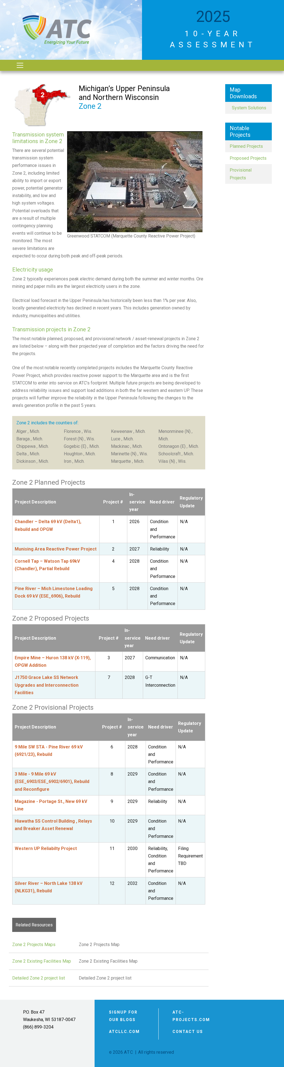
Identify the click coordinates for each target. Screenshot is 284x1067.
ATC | (130, 1052)
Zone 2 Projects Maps (33, 944)
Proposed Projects (248, 158)
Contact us (188, 1031)
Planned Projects (246, 146)
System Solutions (248, 107)
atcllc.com (124, 1031)
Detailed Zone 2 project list (38, 978)
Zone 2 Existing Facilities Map (41, 961)
